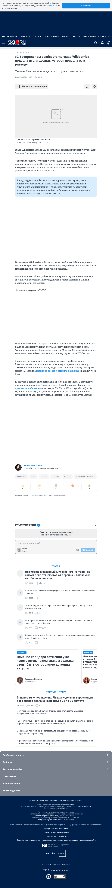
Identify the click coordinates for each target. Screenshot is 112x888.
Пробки (102, 37)
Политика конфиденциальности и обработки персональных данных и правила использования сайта (56, 840)
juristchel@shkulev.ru (83, 806)
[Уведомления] (102, 43)
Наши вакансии (11, 783)
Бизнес (67, 477)
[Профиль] (108, 43)
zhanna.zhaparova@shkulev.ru (47, 816)
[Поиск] (95, 43)
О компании (9, 776)
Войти (24, 551)
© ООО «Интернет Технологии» (56, 870)
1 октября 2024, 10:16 (23, 77)
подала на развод (45, 370)
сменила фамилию (68, 370)
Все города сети (11, 790)
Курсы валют (89, 37)
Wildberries (21, 477)
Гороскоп (76, 37)
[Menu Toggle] (3, 43)
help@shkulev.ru (62, 808)
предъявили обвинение (28, 388)
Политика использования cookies (56, 832)
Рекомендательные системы (56, 836)
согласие (49, 6)
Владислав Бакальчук (85, 477)
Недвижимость (9, 37)
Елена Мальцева (33, 465)
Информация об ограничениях (56, 829)
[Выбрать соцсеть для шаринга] (94, 86)
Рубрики (7, 762)
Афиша (65, 37)
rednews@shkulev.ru (68, 804)
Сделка (44, 477)
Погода (37, 37)
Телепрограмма (52, 37)
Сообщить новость (13, 755)
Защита (55, 477)
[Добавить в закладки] (87, 86)
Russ (33, 477)
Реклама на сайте (12, 769)
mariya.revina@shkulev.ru (47, 820)
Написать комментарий (34, 86)
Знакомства (25, 37)
